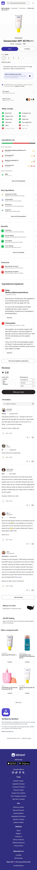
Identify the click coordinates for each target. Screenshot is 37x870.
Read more (9, 317)
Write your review (18, 392)
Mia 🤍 (8, 513)
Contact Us (18, 836)
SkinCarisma (18, 858)
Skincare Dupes (18, 790)
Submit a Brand (18, 822)
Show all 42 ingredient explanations (19, 361)
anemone (9, 409)
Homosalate (10, 323)
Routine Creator (18, 781)
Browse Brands (18, 813)
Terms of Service (18, 839)
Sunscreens (22, 8)
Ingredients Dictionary (18, 816)
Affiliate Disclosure (18, 842)
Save (9, 49)
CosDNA (18, 855)
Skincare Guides (18, 807)
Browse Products (18, 810)
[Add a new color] (23, 58)
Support (18, 833)
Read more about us (8, 731)
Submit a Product (18, 819)
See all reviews (18, 597)
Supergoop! (14, 8)
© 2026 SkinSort (18, 865)
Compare (27, 49)
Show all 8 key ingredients (18, 216)
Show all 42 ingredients (18, 181)
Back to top (18, 702)
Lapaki (29, 738)
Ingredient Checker (18, 784)
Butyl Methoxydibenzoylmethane (16, 291)
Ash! (8, 552)
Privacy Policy (18, 846)
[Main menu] (33, 3)
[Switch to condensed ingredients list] (33, 140)
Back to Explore (5, 8)
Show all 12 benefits (18, 252)
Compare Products (18, 787)
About (18, 830)
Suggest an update (19, 86)
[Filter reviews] (33, 403)
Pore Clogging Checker (18, 796)
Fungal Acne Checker (18, 793)
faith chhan (10, 469)
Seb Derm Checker (18, 799)
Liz (7, 445)
